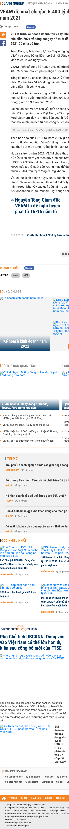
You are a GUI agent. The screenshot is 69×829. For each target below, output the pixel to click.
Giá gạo (60, 782)
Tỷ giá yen (62, 777)
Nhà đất (9, 485)
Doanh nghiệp (12, 3)
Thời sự (9, 501)
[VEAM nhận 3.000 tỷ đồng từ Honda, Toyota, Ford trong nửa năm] (29, 390)
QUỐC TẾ (48, 798)
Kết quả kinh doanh (39, 3)
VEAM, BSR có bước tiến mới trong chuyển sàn (28, 440)
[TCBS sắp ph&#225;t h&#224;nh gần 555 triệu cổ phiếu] (19, 586)
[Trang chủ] (3, 35)
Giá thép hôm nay (13, 782)
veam (15, 275)
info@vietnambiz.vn (21, 822)
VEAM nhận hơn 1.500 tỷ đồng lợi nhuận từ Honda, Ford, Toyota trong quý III (30, 433)
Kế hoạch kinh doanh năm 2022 (25, 344)
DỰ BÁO (24, 798)
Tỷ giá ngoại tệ (33, 777)
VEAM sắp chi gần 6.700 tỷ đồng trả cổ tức (26, 425)
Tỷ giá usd (49, 777)
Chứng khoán (6, 574)
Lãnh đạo (62, 3)
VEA (26, 275)
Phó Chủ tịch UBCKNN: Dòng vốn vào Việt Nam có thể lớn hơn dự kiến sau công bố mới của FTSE (19, 564)
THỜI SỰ (13, 798)
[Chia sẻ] (3, 43)
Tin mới (13, 458)
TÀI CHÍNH (60, 798)
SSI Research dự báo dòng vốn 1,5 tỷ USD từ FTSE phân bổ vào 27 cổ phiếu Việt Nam (60, 744)
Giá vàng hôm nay (14, 777)
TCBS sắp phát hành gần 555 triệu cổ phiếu (18, 594)
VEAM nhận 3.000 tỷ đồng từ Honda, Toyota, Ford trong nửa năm (25, 406)
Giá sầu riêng (31, 782)
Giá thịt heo (47, 782)
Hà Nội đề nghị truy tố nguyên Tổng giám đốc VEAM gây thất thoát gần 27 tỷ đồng (27, 417)
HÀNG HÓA (36, 798)
